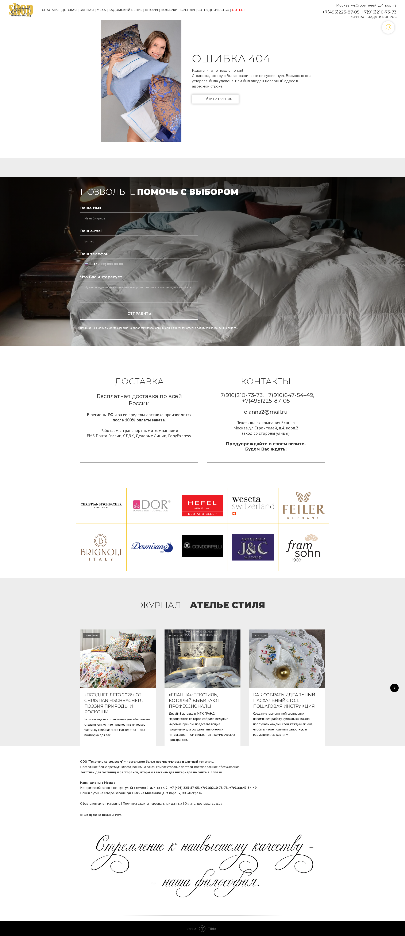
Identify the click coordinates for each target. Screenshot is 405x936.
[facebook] (313, 815)
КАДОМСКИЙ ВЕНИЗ (125, 10)
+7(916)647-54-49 (242, 787)
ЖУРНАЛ (358, 17)
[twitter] (322, 815)
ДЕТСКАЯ (69, 10)
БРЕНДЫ (187, 10)
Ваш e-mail (91, 231)
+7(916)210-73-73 (379, 12)
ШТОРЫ (151, 10)
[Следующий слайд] (394, 688)
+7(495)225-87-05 (340, 12)
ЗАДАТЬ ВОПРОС (382, 17)
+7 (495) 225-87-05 (184, 787)
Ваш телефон (94, 254)
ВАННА (86, 10)
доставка (204, 803)
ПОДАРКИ (169, 10)
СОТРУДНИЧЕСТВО (213, 10)
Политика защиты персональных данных (152, 803)
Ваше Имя (91, 208)
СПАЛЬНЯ (50, 10)
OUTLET (238, 10)
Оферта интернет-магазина (100, 803)
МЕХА (101, 10)
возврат (218, 803)
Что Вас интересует (101, 277)
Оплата (190, 803)
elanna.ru (215, 772)
